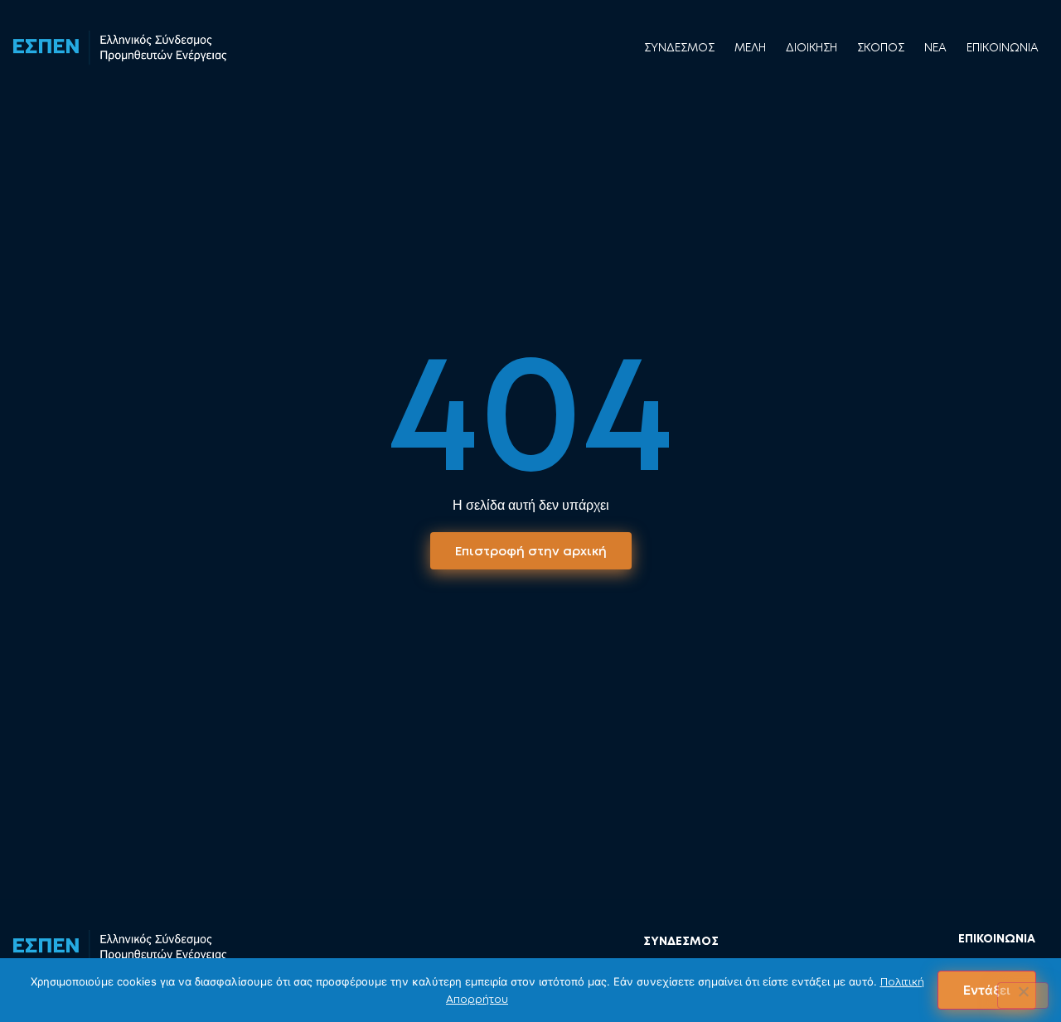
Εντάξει (986, 990)
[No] (1023, 995)
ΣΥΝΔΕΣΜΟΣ (679, 47)
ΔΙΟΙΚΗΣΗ (811, 47)
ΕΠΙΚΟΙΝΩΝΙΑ (1003, 47)
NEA (935, 47)
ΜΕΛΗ (750, 47)
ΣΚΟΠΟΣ (880, 47)
